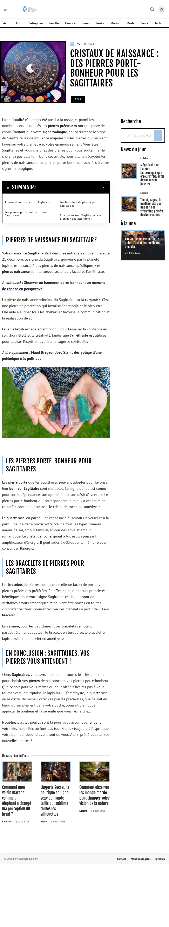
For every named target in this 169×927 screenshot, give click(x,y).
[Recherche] (152, 9)
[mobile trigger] (7, 9)
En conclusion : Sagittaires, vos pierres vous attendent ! (81, 216)
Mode (44, 821)
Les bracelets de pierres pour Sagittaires (79, 204)
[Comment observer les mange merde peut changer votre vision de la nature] (94, 772)
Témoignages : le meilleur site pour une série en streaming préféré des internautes (151, 207)
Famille (6, 821)
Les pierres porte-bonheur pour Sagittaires (26, 213)
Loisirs (83, 811)
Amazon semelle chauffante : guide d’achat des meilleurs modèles (142, 243)
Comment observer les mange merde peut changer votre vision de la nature (94, 795)
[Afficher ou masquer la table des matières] (71, 187)
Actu (78, 99)
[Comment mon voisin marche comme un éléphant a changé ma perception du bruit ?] (17, 772)
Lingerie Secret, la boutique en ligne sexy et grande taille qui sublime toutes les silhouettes (55, 801)
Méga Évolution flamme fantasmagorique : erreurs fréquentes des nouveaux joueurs (152, 174)
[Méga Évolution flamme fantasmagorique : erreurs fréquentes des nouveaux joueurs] (129, 171)
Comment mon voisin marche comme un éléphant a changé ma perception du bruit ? (16, 801)
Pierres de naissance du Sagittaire (27, 202)
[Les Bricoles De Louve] (29, 9)
